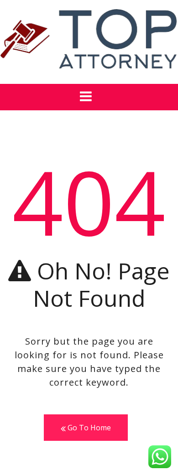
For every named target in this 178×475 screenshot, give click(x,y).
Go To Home (88, 428)
